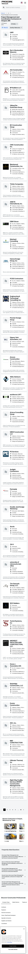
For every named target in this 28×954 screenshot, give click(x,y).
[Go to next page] (23, 810)
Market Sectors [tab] (15, 902)
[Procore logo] (7, 2)
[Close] (24, 928)
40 (20, 809)
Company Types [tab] (6, 902)
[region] (13, 940)
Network (5, 3)
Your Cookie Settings (12, 949)
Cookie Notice (9, 942)
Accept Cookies (12, 946)
